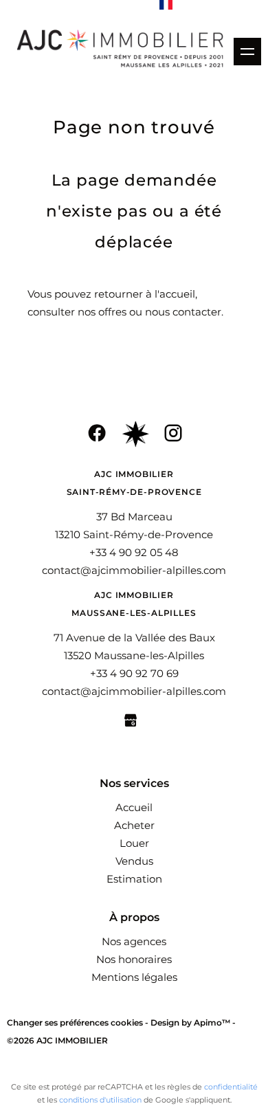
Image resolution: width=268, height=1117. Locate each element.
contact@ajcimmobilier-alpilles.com (134, 570)
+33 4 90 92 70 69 (134, 673)
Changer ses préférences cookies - (78, 1022)
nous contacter (183, 311)
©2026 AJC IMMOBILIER (57, 1040)
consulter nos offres (76, 311)
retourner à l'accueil (144, 293)
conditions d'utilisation (100, 1100)
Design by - (193, 1022)
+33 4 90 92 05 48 (134, 552)
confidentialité (231, 1087)
